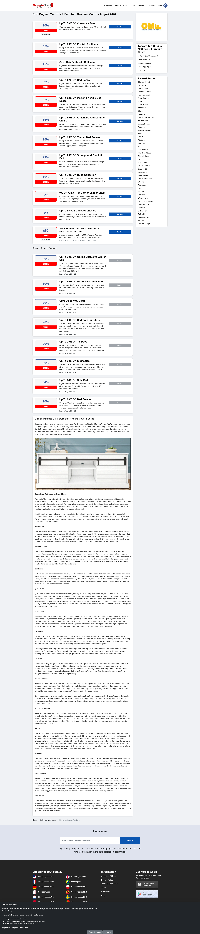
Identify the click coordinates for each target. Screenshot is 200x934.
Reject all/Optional (95, 932)
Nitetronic (141, 140)
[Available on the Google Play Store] (147, 894)
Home (34, 820)
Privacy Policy (107, 880)
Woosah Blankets (144, 130)
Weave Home (143, 198)
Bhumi (140, 111)
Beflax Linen (142, 214)
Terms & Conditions (109, 884)
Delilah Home (143, 211)
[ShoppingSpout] (42, 5)
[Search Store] (165, 5)
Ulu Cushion (142, 195)
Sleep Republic (144, 204)
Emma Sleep (143, 88)
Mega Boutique (143, 98)
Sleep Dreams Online (146, 201)
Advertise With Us (108, 876)
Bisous (140, 188)
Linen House (143, 104)
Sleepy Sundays (144, 166)
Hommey (141, 114)
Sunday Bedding (144, 124)
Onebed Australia (144, 92)
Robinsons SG (143, 217)
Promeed (141, 127)
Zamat (140, 137)
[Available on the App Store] (147, 884)
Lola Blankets (143, 150)
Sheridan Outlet (144, 82)
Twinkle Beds (143, 175)
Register (130, 840)
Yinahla (141, 191)
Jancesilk (141, 208)
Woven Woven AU (145, 179)
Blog (160, 5)
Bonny (140, 133)
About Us (105, 888)
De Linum (141, 159)
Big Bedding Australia (146, 117)
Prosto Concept (144, 224)
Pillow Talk (142, 85)
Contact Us (106, 891)
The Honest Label (144, 153)
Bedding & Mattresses (48, 820)
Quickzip (141, 143)
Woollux (141, 182)
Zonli (140, 146)
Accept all (108, 932)
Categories (107, 5)
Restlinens (142, 185)
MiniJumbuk (142, 162)
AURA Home (143, 121)
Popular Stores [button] (121, 5)
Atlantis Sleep (143, 108)
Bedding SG (142, 169)
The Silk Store (143, 156)
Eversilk (141, 220)
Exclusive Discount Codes (144, 5)
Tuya (140, 101)
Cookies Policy (7, 911)
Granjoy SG (142, 172)
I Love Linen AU (144, 95)
